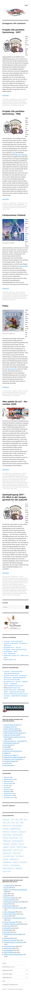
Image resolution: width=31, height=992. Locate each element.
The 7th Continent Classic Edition (14, 487)
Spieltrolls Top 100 (7, 970)
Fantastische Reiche (18, 100)
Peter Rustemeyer (21, 394)
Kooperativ (10, 394)
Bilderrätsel (7, 781)
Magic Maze (18, 585)
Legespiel (6, 847)
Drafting (5, 838)
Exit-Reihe (23, 479)
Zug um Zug (26, 487)
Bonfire (11, 474)
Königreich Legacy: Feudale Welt (13, 942)
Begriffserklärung (9, 779)
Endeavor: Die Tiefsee (10, 755)
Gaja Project (14, 582)
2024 (17, 822)
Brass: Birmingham (9, 912)
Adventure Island (12, 369)
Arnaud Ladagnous (6, 293)
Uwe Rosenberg (15, 593)
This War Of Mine (22, 591)
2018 (16, 819)
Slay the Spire (8, 906)
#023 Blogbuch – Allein (10, 651)
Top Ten (6, 763)
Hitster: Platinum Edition (11, 729)
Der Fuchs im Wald (9, 897)
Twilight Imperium (17, 103)
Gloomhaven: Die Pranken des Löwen (15, 918)
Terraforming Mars (13, 591)
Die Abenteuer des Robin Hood (13, 901)
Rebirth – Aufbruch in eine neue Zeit (14, 691)
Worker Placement (8, 868)
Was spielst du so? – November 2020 (15, 402)
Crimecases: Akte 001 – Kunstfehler (14, 741)
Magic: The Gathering (20, 154)
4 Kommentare (6, 209)
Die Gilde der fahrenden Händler (13, 934)
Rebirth (6, 753)
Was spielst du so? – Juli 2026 (12, 647)
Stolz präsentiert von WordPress (15, 989)
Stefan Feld (21, 485)
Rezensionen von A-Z (8, 967)
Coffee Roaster (15, 673)
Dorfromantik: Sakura (10, 743)
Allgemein (7, 777)
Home (4, 963)
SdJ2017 (20, 588)
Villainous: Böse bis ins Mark (12, 924)
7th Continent (24, 99)
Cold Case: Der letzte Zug (11, 735)
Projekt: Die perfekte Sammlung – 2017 (13, 31)
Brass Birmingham (17, 474)
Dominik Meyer (14, 392)
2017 (20, 99)
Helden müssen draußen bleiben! (13, 954)
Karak (5, 895)
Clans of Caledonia (10, 579)
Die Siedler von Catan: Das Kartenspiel (15, 204)
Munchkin (12, 207)
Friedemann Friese (6, 582)
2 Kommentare (15, 395)
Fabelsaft (20, 581)
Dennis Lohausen (11, 477)
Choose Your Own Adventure (13, 295)
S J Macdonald (19, 484)
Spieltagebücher (8, 795)
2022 (17, 292)
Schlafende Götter (9, 727)
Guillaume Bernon (6, 296)
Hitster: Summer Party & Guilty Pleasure (15, 889)
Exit (20, 479)
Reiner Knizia (16, 102)
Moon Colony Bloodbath (11, 731)
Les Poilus (9, 585)
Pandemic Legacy (22, 847)
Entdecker (4, 206)
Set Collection (20, 856)
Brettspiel (14, 832)
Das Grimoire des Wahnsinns (21, 579)
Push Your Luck (17, 850)
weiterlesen (5, 95)
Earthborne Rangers (10, 761)
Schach (25, 484)
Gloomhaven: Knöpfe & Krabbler (13, 757)
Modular (12, 847)
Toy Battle (7, 749)
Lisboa (13, 585)
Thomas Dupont (17, 298)
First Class (25, 581)
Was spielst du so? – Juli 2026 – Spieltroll (16, 681)
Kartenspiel (14, 296)
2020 (19, 391)
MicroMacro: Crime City (11, 482)
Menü (26, 5)
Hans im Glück (22, 392)
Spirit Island (10, 103)
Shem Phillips (5, 485)
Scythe (16, 588)
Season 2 (25, 588)
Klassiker (6, 785)
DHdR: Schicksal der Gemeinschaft (14, 733)
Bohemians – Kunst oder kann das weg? (15, 649)
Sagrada (12, 588)
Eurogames (10, 206)
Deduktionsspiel (17, 835)
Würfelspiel (19, 868)
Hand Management (17, 841)
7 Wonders (24, 473)
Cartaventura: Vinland (13, 215)
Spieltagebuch (7, 862)
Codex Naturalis (23, 266)
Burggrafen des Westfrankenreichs (16, 476)
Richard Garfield (6, 588)
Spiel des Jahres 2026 (10, 659)
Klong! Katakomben (10, 922)
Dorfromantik (8, 899)
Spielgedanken (13, 99)
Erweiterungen (8, 783)
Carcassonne (22, 832)
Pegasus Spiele (7, 850)
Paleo (5, 306)
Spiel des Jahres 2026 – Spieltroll (13, 689)
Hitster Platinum (9, 952)
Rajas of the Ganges (10, 587)
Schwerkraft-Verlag (8, 856)
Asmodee (6, 828)
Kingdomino (21, 584)
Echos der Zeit (8, 745)
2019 (21, 819)
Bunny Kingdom (9, 100)
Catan (13, 152)
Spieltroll (4, 103)
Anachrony (10, 578)
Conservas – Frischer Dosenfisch (13, 641)
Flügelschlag (5, 481)
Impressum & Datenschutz (10, 984)
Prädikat (4, 395)
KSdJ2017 (4, 585)
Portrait (6, 787)
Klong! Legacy (8, 948)
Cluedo (4, 204)
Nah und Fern (8, 928)
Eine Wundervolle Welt (13, 479)
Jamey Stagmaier (13, 584)
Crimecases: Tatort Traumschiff (13, 759)
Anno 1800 (7, 932)
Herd (5, 747)
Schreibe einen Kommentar (17, 105)
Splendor (16, 485)
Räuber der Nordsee (20, 587)
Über (3, 981)
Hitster (6, 904)
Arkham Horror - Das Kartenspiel (12, 825)
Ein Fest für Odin (6, 581)
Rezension (12, 292)
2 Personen (6, 819)
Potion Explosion (12, 484)
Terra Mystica (5, 591)
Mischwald (7, 938)
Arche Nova (7, 926)
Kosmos (19, 296)
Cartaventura (15, 293)
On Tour (6, 916)
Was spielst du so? (16, 473)
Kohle (24, 481)
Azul (3, 100)
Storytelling (10, 298)
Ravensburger (7, 853)
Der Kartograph (19, 477)
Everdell (6, 930)
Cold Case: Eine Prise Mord (11, 751)
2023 (13, 822)
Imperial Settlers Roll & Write (15, 481)
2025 (21, 822)
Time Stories (24, 298)
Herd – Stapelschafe (9, 653)
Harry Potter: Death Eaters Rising (13, 908)
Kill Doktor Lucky (20, 206)
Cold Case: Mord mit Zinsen (12, 725)
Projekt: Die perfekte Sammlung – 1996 (13, 112)
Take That (6, 865)
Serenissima (18, 207)
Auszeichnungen (7, 974)
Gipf (15, 206)
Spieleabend (7, 791)
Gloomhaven (9, 102)
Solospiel (24, 296)
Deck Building (7, 835)
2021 (4, 822)
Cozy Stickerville (9, 765)
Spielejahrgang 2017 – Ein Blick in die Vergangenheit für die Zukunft (14, 497)
